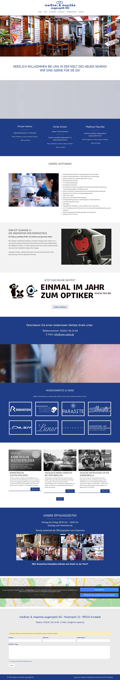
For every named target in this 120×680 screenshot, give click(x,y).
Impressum (77, 677)
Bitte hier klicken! (25, 140)
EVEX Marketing (108, 677)
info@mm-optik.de (64, 334)
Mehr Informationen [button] (40, 594)
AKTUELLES (61, 12)
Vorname (11, 637)
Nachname (45, 637)
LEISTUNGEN (52, 12)
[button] (2, 36)
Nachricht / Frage (13, 644)
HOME (40, 12)
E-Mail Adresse (81, 637)
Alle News (60, 499)
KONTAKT (81, 12)
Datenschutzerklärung (24, 661)
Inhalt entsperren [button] (99, 589)
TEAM (45, 12)
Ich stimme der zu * (21, 661)
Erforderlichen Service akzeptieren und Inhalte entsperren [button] (99, 595)
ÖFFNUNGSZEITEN (72, 12)
